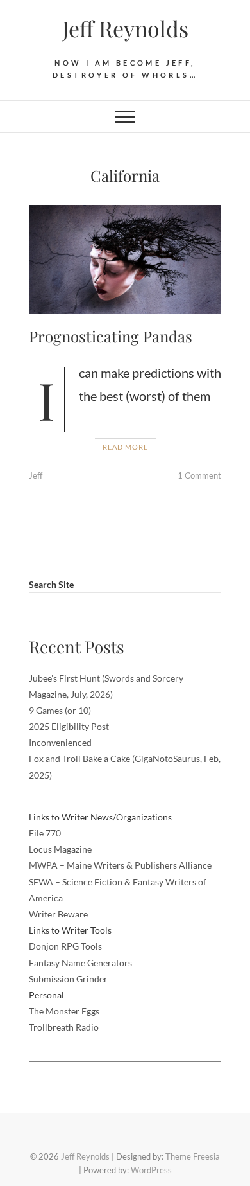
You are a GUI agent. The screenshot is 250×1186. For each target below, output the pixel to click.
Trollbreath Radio (64, 1027)
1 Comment (199, 475)
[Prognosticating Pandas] (125, 259)
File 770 (45, 833)
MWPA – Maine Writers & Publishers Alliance (120, 865)
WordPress (151, 1170)
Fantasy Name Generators (80, 962)
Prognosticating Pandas (110, 336)
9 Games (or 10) (60, 710)
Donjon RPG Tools (65, 946)
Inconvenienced (60, 742)
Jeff (35, 475)
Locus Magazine (60, 849)
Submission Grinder (68, 978)
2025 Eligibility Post (69, 726)
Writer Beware (58, 913)
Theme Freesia (192, 1156)
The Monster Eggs (64, 1010)
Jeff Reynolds (125, 28)
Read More (125, 447)
